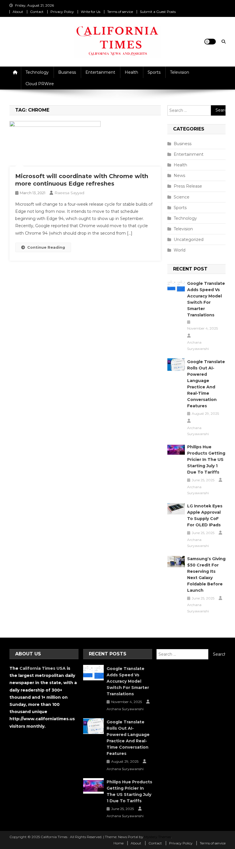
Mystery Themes (157, 837)
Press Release (188, 186)
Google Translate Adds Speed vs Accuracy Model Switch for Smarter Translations (206, 299)
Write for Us (90, 11)
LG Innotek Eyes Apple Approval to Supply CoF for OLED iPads (204, 515)
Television (179, 72)
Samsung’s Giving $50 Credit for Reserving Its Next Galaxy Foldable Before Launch (206, 574)
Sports (154, 72)
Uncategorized (188, 239)
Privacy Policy (62, 11)
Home (118, 843)
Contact (37, 11)
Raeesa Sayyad (69, 192)
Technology (37, 72)
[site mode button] (210, 41)
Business (67, 72)
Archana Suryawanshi (198, 345)
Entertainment (100, 72)
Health (131, 72)
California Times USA (42, 668)
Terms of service (120, 11)
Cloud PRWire (40, 83)
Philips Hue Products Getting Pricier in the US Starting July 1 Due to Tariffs (206, 459)
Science (181, 197)
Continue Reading (46, 247)
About (18, 11)
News (179, 175)
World (179, 250)
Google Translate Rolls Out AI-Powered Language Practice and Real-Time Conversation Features (206, 383)
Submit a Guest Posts (158, 11)
